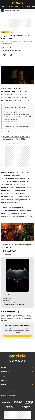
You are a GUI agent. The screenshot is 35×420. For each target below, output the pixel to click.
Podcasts (10, 6)
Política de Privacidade (9, 395)
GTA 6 (22, 6)
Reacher (28, 6)
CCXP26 (4, 6)
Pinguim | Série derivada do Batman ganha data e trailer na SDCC (16, 138)
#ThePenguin (8, 114)
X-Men (16, 6)
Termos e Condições (8, 391)
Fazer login (18, 336)
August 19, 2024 (24, 126)
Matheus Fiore (9, 48)
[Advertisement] (17, 62)
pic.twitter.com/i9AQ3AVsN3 (12, 122)
